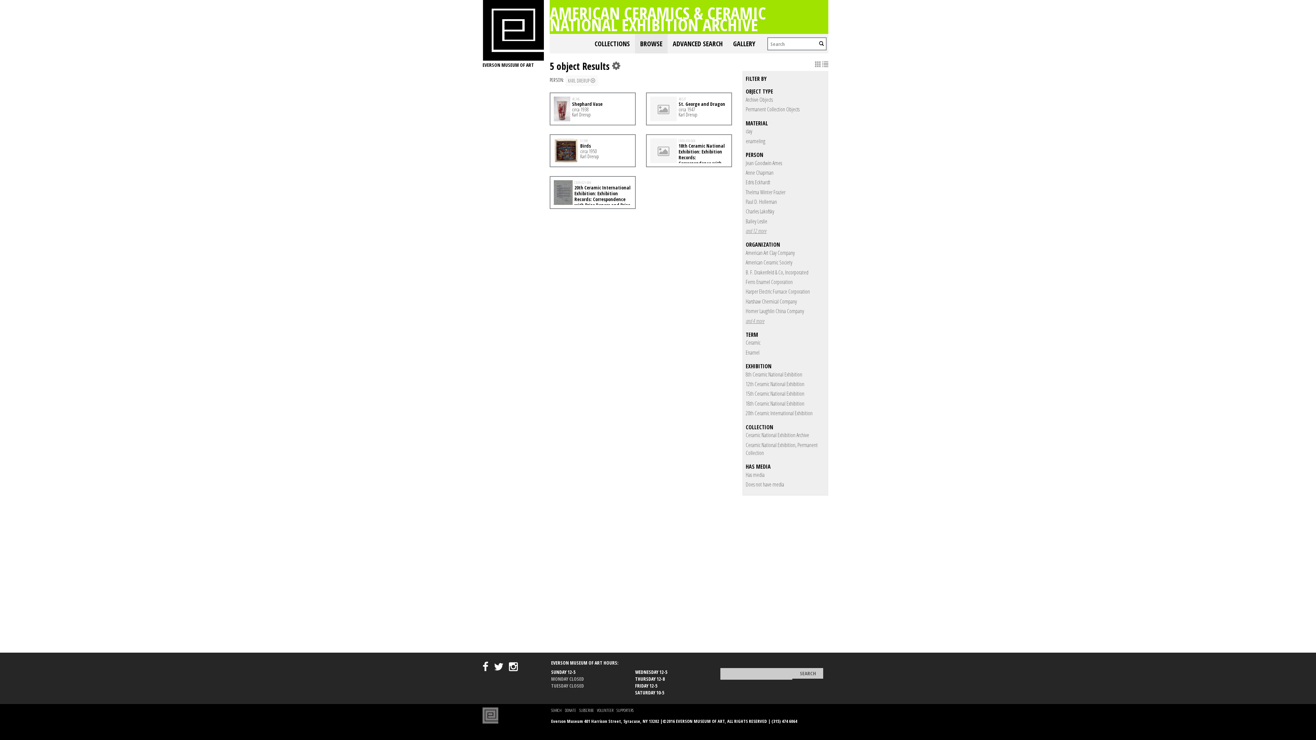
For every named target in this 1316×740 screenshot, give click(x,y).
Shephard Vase (587, 104)
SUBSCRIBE (586, 710)
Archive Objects (759, 99)
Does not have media (765, 484)
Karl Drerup (579, 80)
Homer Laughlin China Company (775, 311)
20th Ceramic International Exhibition (779, 413)
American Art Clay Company (770, 253)
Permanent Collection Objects (773, 109)
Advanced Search (698, 43)
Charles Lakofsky (760, 211)
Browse (651, 43)
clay (749, 131)
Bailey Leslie (756, 221)
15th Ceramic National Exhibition (775, 393)
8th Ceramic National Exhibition (774, 374)
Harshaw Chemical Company (771, 301)
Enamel (752, 352)
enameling (755, 141)
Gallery (744, 43)
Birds (585, 146)
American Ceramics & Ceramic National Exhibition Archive (658, 19)
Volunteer (605, 710)
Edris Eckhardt (758, 182)
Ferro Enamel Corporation (769, 282)
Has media (755, 475)
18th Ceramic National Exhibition (775, 403)
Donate (570, 710)
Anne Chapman (759, 172)
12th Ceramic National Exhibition (775, 384)
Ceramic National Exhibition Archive (777, 435)
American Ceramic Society (769, 262)
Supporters (625, 710)
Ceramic (753, 342)
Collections (612, 43)
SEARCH (556, 710)
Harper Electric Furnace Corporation (778, 291)
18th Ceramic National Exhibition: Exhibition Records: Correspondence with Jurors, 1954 (687, 157)
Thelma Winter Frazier (765, 192)
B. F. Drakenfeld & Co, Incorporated (777, 272)
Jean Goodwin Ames (764, 163)
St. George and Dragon (702, 104)
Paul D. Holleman (761, 202)
